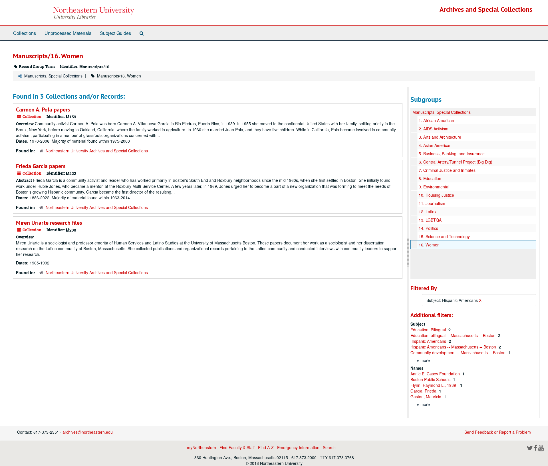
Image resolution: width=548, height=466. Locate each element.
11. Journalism (432, 203)
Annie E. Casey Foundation (435, 374)
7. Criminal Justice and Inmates (447, 170)
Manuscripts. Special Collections (53, 76)
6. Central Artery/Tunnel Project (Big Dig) (455, 162)
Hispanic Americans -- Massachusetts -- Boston (453, 347)
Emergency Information (298, 447)
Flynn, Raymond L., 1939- (434, 385)
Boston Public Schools (431, 379)
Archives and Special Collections (486, 9)
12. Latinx (427, 211)
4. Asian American (435, 145)
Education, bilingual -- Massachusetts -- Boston (453, 335)
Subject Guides (115, 33)
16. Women (429, 245)
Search (329, 447)
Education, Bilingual (428, 329)
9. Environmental (434, 187)
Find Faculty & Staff (237, 447)
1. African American (436, 120)
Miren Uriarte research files (49, 222)
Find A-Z (266, 447)
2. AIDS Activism (433, 129)
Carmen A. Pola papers (43, 109)
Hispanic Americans (428, 341)
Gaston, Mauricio (426, 396)
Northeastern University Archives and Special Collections (97, 151)
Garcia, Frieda (424, 391)
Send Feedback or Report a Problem (497, 432)
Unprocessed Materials (68, 33)
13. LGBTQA (430, 220)
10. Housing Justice (436, 195)
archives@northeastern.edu (88, 432)
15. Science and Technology (444, 236)
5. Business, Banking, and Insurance (452, 153)
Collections (24, 33)
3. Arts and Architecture (440, 137)
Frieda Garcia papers (40, 166)
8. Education (430, 178)
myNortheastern (201, 447)
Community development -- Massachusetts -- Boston (458, 352)
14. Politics (428, 228)
